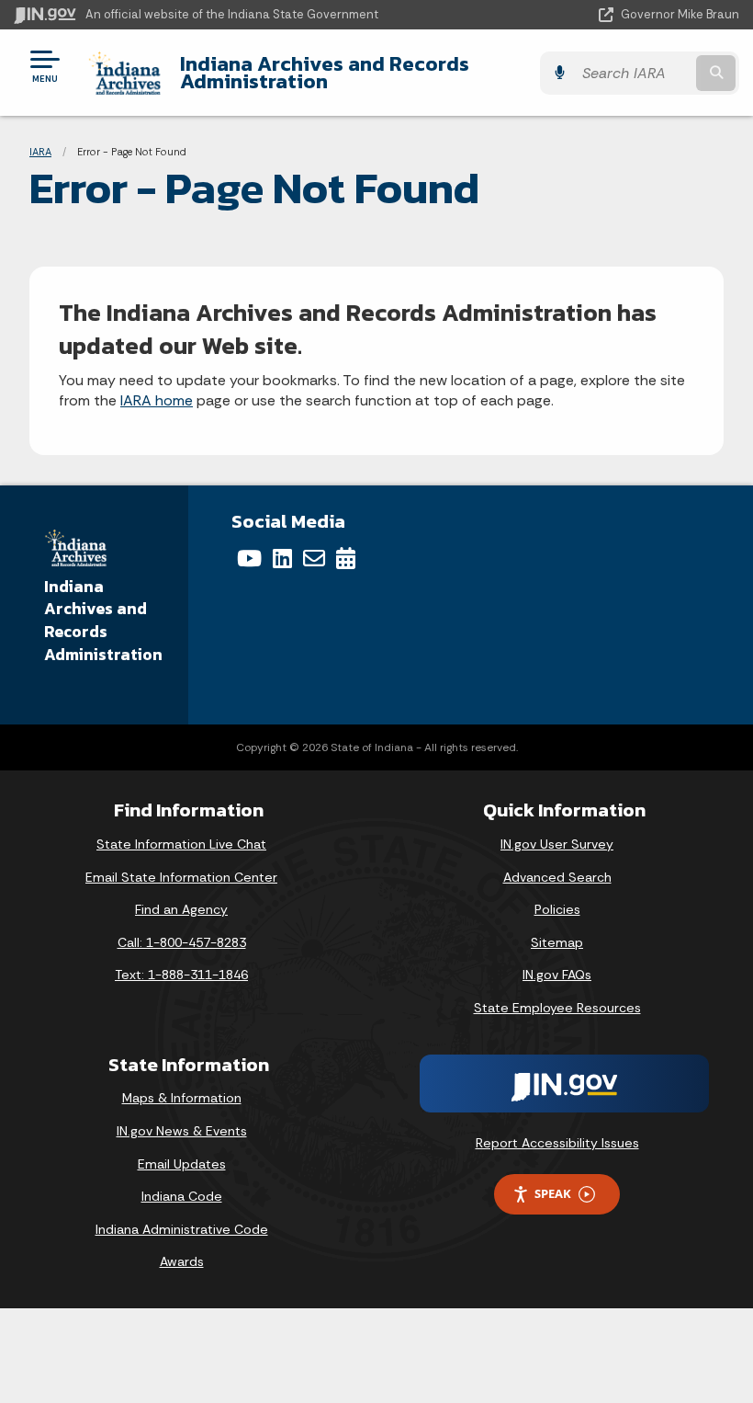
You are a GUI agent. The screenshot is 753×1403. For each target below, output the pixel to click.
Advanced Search (557, 877)
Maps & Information (182, 1097)
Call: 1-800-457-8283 (182, 942)
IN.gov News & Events (182, 1131)
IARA (40, 151)
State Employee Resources (557, 1007)
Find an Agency (181, 909)
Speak (552, 1193)
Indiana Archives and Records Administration (324, 72)
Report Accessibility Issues (557, 1143)
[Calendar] (345, 558)
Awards (182, 1261)
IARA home (156, 400)
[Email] (314, 558)
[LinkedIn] (282, 558)
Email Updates (182, 1164)
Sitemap (557, 942)
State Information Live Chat (181, 844)
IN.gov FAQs (557, 974)
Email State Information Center (181, 877)
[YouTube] (249, 558)
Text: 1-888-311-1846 (181, 974)
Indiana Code (181, 1196)
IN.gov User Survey (556, 844)
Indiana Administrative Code (182, 1229)
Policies (557, 909)
